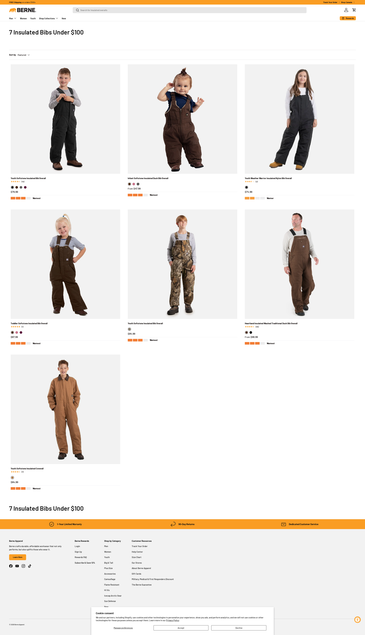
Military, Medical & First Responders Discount (153, 579)
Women (23, 18)
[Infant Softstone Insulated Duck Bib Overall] (182, 119)
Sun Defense (110, 601)
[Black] (250, 332)
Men (11, 18)
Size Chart (136, 557)
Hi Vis (107, 590)
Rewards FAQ (81, 557)
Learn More (17, 557)
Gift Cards (136, 573)
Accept (181, 628)
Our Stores (137, 562)
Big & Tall (108, 562)
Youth (33, 18)
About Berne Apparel (141, 568)
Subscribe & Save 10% (85, 562)
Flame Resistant (111, 584)
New (64, 18)
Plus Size (108, 568)
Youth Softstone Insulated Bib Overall (28, 178)
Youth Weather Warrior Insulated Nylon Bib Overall (268, 178)
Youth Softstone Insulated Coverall (27, 468)
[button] (354, 10)
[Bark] (16, 187)
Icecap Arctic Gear (113, 595)
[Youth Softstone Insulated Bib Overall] (65, 119)
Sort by (12, 54)
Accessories (110, 573)
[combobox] (190, 10)
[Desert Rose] (133, 184)
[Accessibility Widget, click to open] (357, 619)
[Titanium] (21, 187)
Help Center (137, 551)
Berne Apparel (19, 624)
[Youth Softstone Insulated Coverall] (65, 409)
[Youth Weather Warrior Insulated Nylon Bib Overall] (299, 119)
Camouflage (109, 579)
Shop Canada (346, 2)
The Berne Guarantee (142, 584)
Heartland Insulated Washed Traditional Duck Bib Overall (271, 323)
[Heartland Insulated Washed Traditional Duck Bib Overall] (299, 264)
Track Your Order (330, 2)
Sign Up (78, 551)
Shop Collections (47, 18)
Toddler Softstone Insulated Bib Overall (29, 323)
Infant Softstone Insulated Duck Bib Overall (148, 178)
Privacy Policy (172, 620)
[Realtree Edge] (138, 184)
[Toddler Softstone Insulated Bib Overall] (65, 264)
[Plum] (25, 187)
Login (77, 546)
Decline (238, 628)
